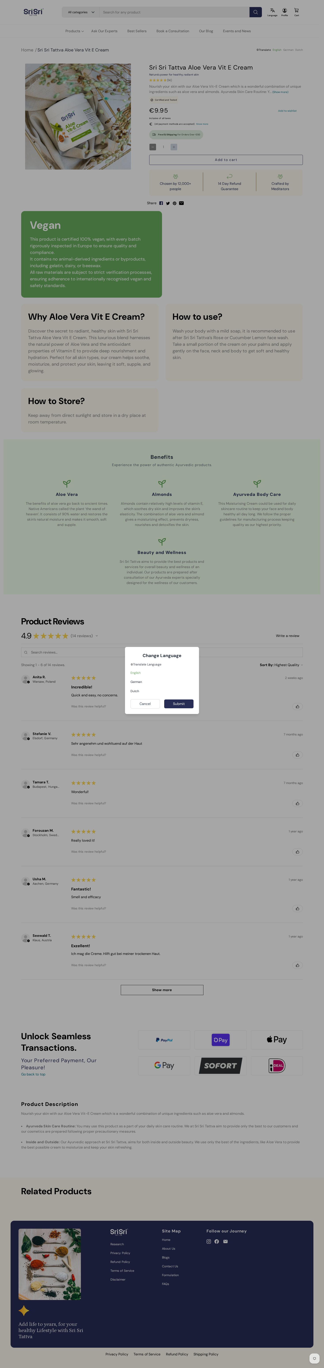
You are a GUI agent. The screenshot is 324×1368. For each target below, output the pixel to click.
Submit (179, 703)
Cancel (145, 703)
